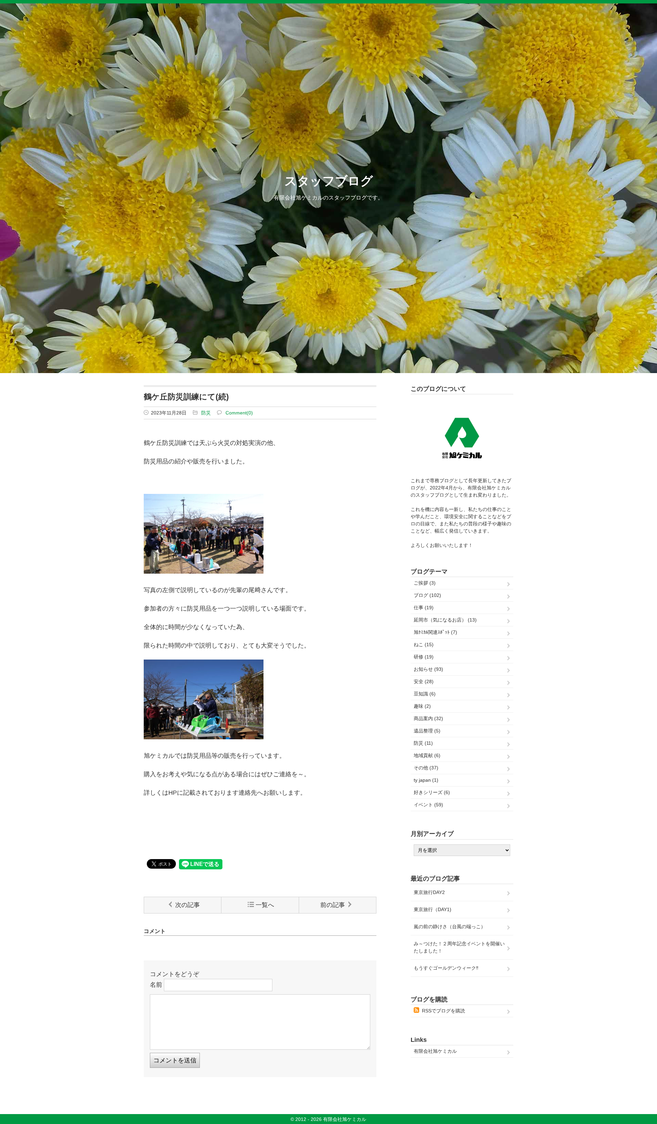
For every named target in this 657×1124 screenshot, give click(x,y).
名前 (156, 984)
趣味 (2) (422, 706)
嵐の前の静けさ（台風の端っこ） (450, 926)
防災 (206, 413)
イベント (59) (428, 804)
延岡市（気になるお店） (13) (445, 620)
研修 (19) (424, 657)
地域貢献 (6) (427, 755)
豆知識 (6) (425, 694)
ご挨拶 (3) (425, 583)
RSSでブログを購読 (443, 1010)
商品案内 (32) (428, 718)
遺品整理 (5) (427, 730)
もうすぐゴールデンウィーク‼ (446, 968)
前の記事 (332, 905)
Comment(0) (239, 413)
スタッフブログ (328, 181)
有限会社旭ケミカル (435, 1051)
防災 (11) (423, 743)
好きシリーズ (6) (432, 792)
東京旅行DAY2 (429, 892)
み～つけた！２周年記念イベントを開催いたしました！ (459, 947)
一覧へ (265, 905)
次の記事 (187, 905)
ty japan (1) (426, 780)
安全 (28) (424, 681)
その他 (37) (426, 767)
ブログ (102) (427, 595)
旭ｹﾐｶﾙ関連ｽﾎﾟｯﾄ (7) (435, 632)
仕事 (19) (424, 607)
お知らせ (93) (428, 669)
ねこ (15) (424, 644)
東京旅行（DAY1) (432, 909)
